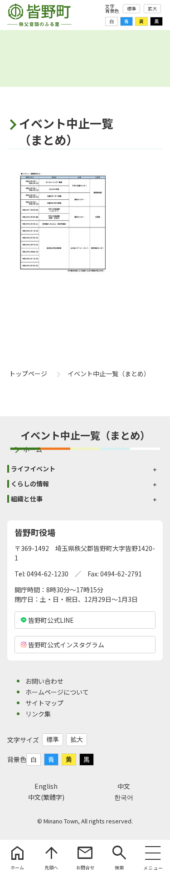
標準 (131, 8)
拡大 (152, 8)
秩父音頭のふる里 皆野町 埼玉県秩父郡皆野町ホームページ (39, 15)
